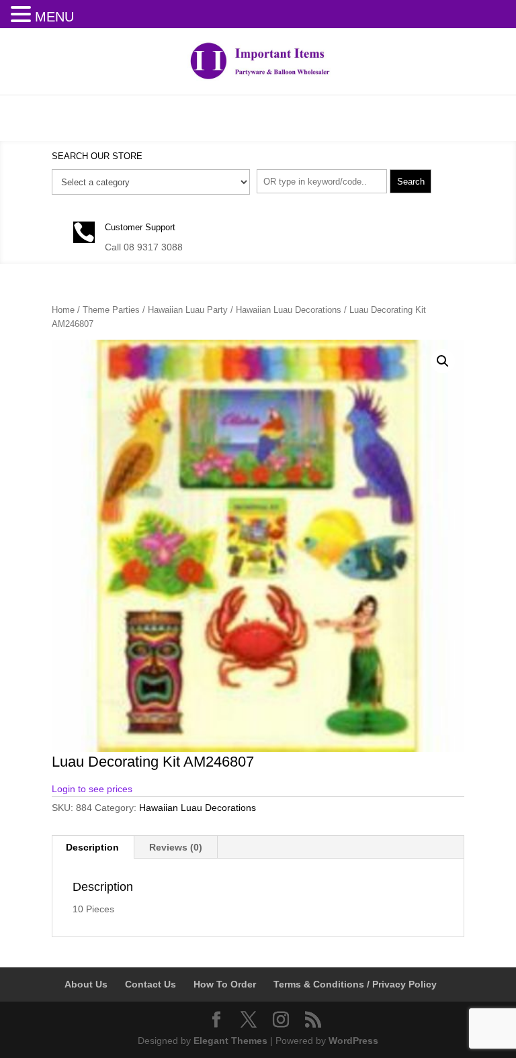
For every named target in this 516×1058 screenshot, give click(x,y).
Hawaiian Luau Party (188, 310)
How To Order (225, 984)
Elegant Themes (230, 1040)
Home (63, 310)
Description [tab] (92, 847)
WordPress (353, 1040)
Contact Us (150, 984)
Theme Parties (111, 310)
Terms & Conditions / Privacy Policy (355, 984)
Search (411, 182)
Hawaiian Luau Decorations (288, 310)
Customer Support (140, 227)
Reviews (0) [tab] (175, 847)
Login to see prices (92, 788)
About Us (86, 984)
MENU (54, 16)
